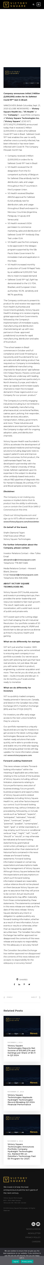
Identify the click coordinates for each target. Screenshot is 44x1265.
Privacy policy (27, 1261)
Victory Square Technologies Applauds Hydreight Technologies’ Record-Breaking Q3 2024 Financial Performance (21, 1100)
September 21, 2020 (13, 53)
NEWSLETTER (34, 1233)
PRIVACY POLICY (32, 1237)
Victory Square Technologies (13, 1198)
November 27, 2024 (16, 1092)
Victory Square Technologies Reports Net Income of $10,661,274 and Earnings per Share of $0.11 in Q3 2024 (22, 1050)
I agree (15, 1261)
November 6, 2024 (15, 1141)
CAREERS (36, 1241)
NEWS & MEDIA (33, 1229)
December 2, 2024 (15, 1042)
